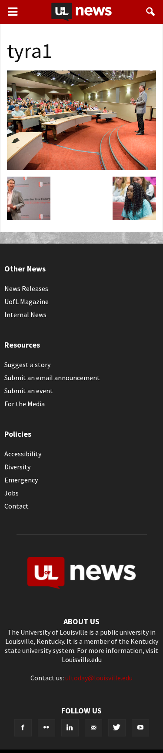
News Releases (26, 288)
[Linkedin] (70, 727)
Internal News (25, 314)
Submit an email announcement (52, 377)
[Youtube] (140, 727)
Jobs (11, 493)
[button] (151, 11)
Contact (16, 506)
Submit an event (28, 390)
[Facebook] (23, 727)
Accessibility (22, 453)
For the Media (24, 403)
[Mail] (93, 727)
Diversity (17, 466)
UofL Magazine (26, 301)
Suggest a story (27, 364)
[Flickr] (46, 727)
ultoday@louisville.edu (99, 677)
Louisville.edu (82, 659)
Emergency (21, 479)
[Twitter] (117, 727)
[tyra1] (81, 167)
